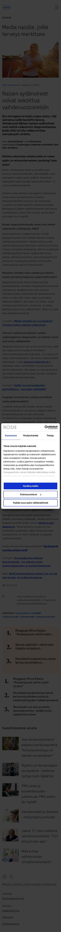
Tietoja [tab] (50, 435)
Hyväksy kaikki (30, 486)
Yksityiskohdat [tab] (30, 435)
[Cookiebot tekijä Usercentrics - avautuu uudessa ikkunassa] (45, 427)
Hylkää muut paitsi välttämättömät (30, 502)
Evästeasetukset (29, 494)
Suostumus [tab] (11, 435)
